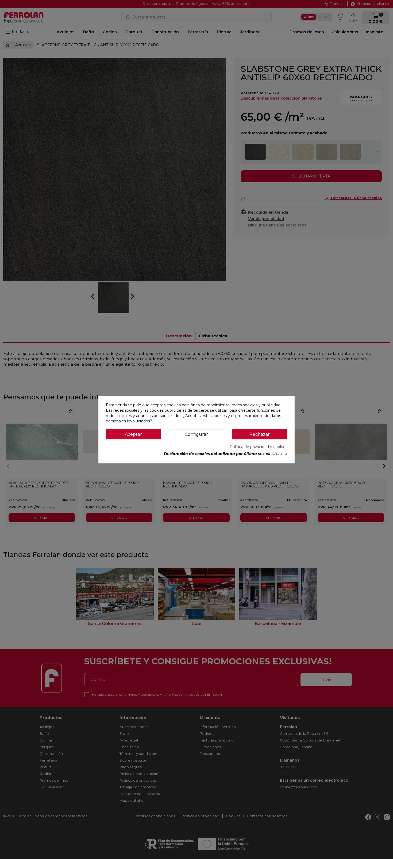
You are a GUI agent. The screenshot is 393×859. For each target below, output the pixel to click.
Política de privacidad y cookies (258, 446)
